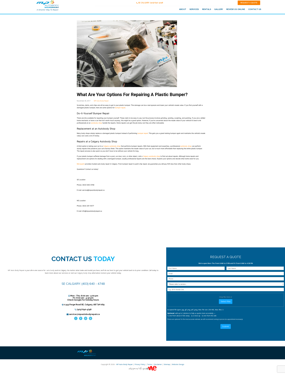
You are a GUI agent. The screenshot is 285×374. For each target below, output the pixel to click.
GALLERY (218, 9)
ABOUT (182, 9)
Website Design (178, 364)
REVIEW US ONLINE (235, 9)
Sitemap (167, 364)
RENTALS (206, 9)
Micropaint (80, 164)
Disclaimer (158, 364)
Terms (149, 364)
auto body (50, 270)
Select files (225, 301)
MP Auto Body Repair (101, 101)
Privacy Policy (140, 364)
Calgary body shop (84, 273)
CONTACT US (254, 9)
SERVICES (194, 9)
